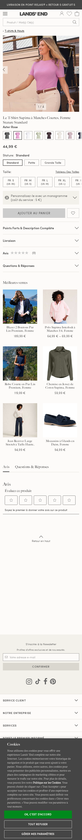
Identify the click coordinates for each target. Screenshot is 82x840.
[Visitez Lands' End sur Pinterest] (52, 682)
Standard (13, 162)
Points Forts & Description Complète (28, 228)
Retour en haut (41, 541)
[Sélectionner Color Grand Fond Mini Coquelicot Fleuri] (49, 135)
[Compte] (62, 13)
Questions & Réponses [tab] (32, 467)
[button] (11, 500)
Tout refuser (38, 824)
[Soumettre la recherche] (74, 22)
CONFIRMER (41, 666)
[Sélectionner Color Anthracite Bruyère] (7, 135)
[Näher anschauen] (4, 70)
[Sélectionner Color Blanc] (28, 135)
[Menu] (5, 14)
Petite (31, 162)
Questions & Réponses (18, 265)
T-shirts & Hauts (14, 31)
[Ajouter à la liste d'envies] (73, 213)
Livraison (9, 240)
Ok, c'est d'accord (37, 814)
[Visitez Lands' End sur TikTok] (36, 682)
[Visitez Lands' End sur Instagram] (29, 682)
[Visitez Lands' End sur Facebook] (44, 682)
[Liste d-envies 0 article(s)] (69, 14)
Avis (6, 467)
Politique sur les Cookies (47, 782)
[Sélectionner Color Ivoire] (59, 135)
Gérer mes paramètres (38, 834)
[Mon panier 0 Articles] (77, 14)
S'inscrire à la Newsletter (41, 644)
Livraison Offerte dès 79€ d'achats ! (41, 4)
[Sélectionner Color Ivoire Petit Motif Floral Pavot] (70, 135)
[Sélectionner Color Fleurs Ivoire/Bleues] (38, 135)
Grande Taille (53, 162)
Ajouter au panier (34, 213)
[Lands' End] (33, 14)
